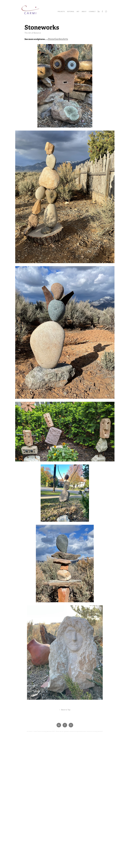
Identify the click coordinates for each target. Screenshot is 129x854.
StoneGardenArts (58, 39)
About (84, 12)
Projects (61, 12)
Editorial (70, 12)
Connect (92, 12)
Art (78, 12)
